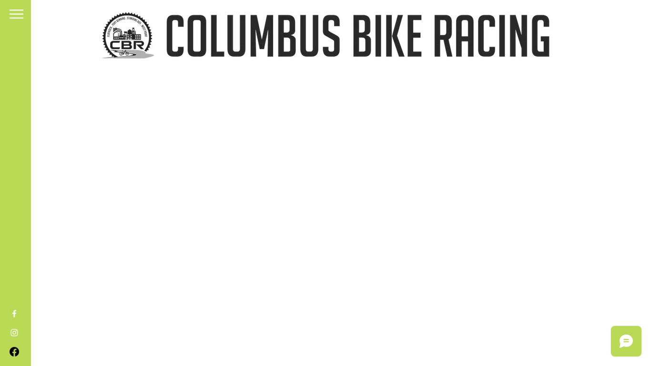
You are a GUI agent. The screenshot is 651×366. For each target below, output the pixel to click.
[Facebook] (14, 313)
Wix (336, 323)
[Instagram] (14, 332)
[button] (16, 14)
